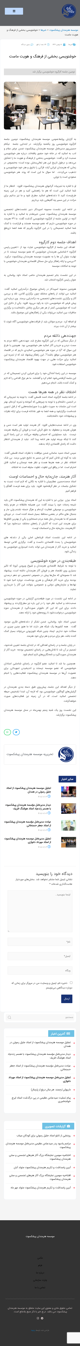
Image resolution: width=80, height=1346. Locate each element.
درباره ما (40, 1273)
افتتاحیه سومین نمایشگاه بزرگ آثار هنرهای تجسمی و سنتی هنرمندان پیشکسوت (40, 1177)
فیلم (40, 1265)
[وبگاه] (40, 971)
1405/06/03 (43, 796)
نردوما (33, 1330)
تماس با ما (40, 1287)
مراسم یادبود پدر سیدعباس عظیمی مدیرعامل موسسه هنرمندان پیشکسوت (38, 1145)
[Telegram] (42, 1318)
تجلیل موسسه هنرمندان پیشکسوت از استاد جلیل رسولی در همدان (28, 790)
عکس (40, 1258)
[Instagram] (38, 1318)
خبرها (70, 44)
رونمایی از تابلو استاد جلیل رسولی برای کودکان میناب (44, 1136)
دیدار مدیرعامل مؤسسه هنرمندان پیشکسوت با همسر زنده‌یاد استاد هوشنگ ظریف (28, 807)
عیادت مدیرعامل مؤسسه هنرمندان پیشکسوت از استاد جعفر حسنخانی (27, 823)
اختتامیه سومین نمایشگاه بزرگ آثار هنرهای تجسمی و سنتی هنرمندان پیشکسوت (40, 1157)
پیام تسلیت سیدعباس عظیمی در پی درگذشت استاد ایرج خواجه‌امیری (41, 1100)
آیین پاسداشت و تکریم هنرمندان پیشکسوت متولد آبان (42, 1167)
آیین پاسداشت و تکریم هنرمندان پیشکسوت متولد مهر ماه (41, 1188)
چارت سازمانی (40, 1280)
